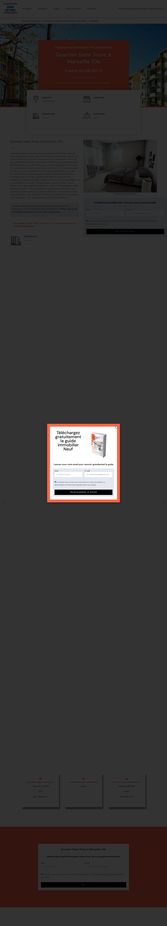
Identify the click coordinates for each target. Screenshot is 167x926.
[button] (117, 427)
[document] (83, 463)
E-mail (87, 471)
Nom (57, 471)
